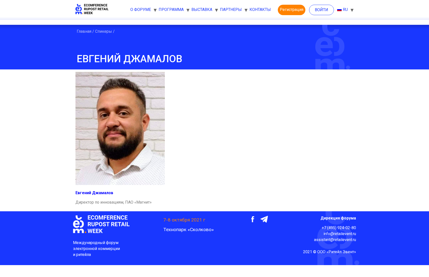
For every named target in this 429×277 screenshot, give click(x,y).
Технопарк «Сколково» (188, 229)
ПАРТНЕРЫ (231, 9)
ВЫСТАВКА (201, 9)
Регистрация (291, 9)
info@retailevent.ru (339, 233)
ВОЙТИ (321, 9)
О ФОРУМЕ (140, 9)
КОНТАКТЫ (260, 9)
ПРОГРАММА (171, 9)
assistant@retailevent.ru (335, 239)
